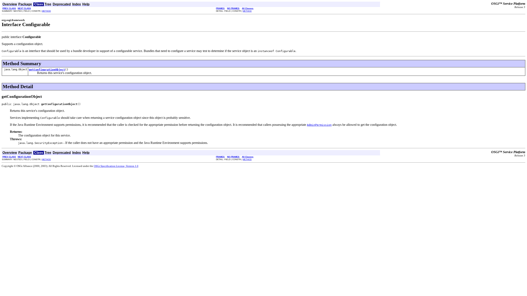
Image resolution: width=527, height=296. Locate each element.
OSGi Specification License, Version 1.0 (116, 166)
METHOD (46, 11)
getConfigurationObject (47, 69)
